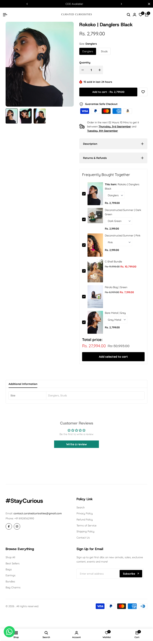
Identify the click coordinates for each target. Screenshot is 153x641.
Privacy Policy (84, 513)
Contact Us (83, 537)
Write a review (76, 444)
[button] (143, 92)
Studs (104, 51)
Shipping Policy (85, 531)
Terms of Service (86, 525)
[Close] (148, 4)
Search (80, 507)
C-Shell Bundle (113, 261)
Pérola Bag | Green (116, 287)
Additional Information (23, 384)
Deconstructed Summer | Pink (122, 235)
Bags (9, 569)
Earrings (10, 575)
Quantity (84, 62)
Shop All (10, 557)
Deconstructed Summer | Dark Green (123, 212)
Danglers (87, 51)
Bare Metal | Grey (115, 313)
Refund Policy (84, 519)
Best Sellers (13, 563)
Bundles (10, 581)
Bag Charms (13, 587)
